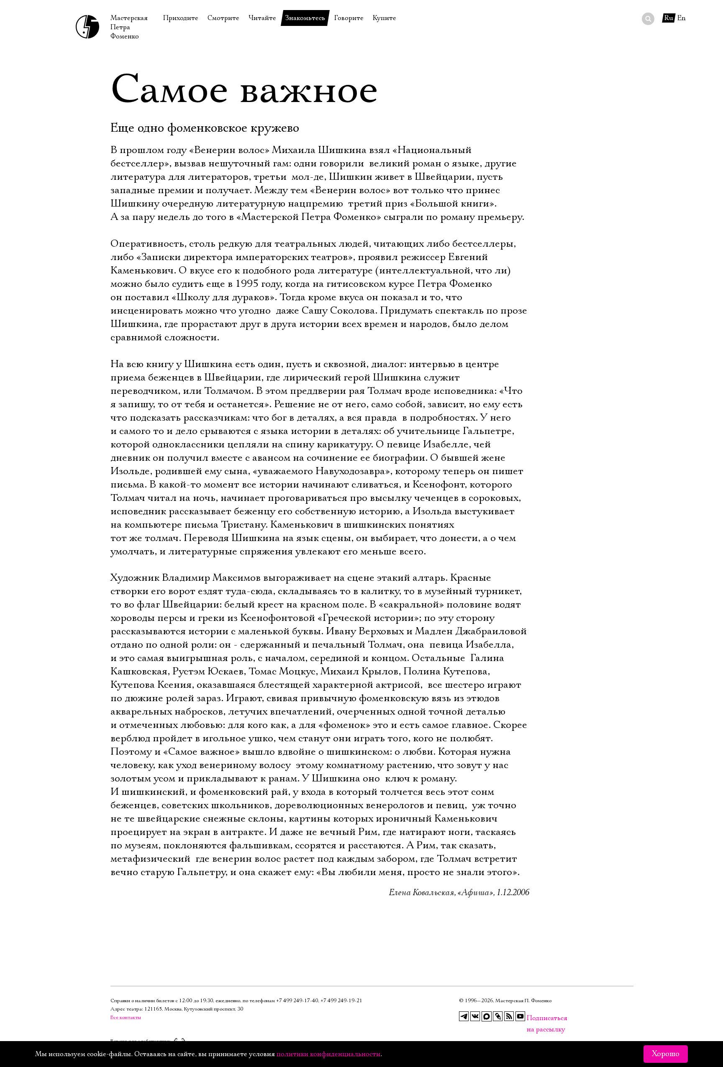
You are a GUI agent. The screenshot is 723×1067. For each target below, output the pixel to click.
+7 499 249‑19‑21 (341, 1001)
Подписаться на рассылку (532, 1018)
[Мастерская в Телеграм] (464, 1016)
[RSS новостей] (509, 1016)
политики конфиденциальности (328, 1054)
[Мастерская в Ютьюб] (520, 1016)
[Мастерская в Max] (487, 1016)
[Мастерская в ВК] (475, 1016)
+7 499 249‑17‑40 (297, 1001)
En (681, 18)
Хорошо (665, 1054)
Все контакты (125, 1017)
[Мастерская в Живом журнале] (498, 1016)
